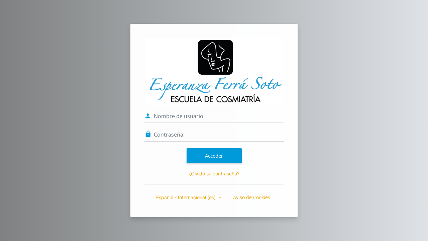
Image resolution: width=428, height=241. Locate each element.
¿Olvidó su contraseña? (214, 173)
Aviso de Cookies (251, 197)
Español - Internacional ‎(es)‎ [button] (186, 197)
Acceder (214, 155)
